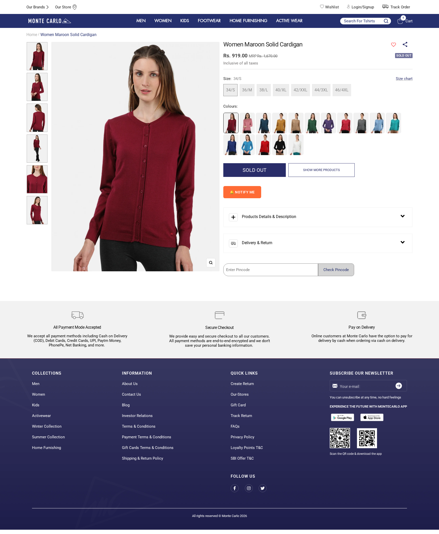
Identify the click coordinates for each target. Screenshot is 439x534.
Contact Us (131, 394)
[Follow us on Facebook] (238, 488)
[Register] (399, 385)
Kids (35, 405)
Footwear (209, 21)
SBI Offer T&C (242, 458)
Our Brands (35, 7)
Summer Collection (48, 437)
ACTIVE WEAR (289, 21)
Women (38, 394)
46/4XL (342, 90)
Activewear (41, 415)
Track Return (241, 415)
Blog (126, 405)
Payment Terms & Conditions (146, 437)
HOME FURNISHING (248, 21)
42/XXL (300, 90)
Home (31, 34)
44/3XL (321, 90)
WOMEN (162, 21)
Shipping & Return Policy (142, 458)
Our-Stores (240, 394)
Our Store (63, 7)
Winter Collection (46, 426)
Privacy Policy (242, 437)
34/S (230, 90)
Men (35, 383)
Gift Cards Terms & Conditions (148, 447)
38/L (263, 90)
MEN (141, 21)
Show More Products (321, 170)
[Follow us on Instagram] (252, 488)
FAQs (235, 426)
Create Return (242, 383)
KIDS (184, 21)
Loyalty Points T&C (247, 447)
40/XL (281, 90)
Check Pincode (336, 270)
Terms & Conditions (138, 426)
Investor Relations (137, 415)
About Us (130, 383)
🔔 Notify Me (242, 192)
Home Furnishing (46, 447)
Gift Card (238, 405)
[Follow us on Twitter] (266, 488)
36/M (247, 90)
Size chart (404, 78)
